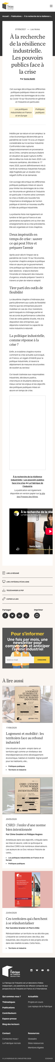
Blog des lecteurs (10, 1024)
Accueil (5, 16)
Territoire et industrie (17, 770)
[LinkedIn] (31, 970)
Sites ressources (36, 1043)
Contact (6, 1033)
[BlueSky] (37, 970)
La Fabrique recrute (11, 1043)
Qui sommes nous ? (11, 996)
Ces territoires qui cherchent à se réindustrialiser (26, 920)
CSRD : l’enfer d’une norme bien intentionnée (26, 827)
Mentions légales (36, 1047)
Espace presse (9, 1018)
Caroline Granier (18, 928)
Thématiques (8, 1002)
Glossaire (32, 1038)
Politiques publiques (39, 111)
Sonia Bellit (29, 79)
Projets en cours (35, 1002)
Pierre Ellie (34, 928)
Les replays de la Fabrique (40, 1006)
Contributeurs (9, 1013)
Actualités (33, 996)
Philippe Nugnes (35, 834)
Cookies (49, 1058)
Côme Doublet (17, 834)
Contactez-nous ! (10, 1038)
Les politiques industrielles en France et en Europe (21, 112)
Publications (16, 16)
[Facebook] (48, 970)
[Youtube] (43, 970)
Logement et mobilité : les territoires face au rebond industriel (25, 737)
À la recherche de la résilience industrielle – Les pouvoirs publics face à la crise (27, 479)
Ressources (33, 1033)
